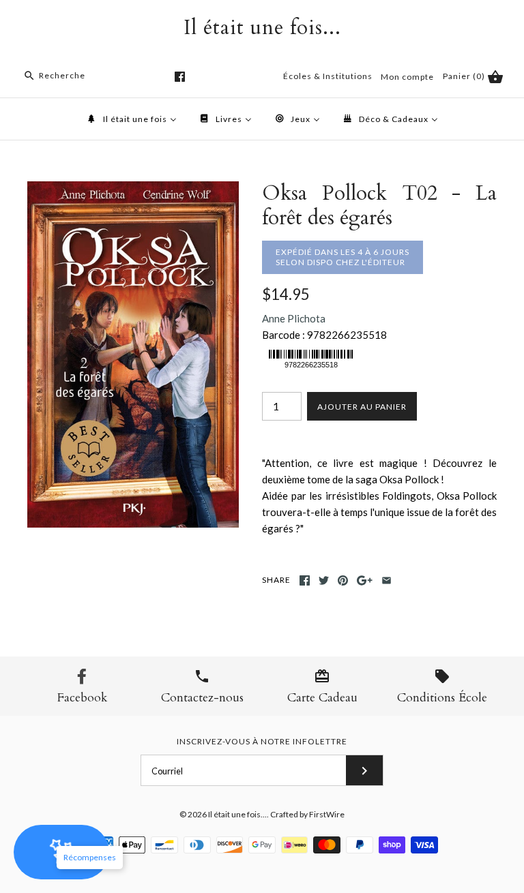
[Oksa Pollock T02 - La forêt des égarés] (133, 189)
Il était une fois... (237, 814)
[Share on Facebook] (305, 580)
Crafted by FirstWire (307, 814)
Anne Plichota (293, 318)
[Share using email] (386, 580)
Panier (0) (465, 76)
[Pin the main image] (343, 580)
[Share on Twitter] (324, 580)
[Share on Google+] (365, 580)
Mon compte (407, 77)
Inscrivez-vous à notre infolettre (262, 741)
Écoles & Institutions (328, 76)
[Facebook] (180, 77)
